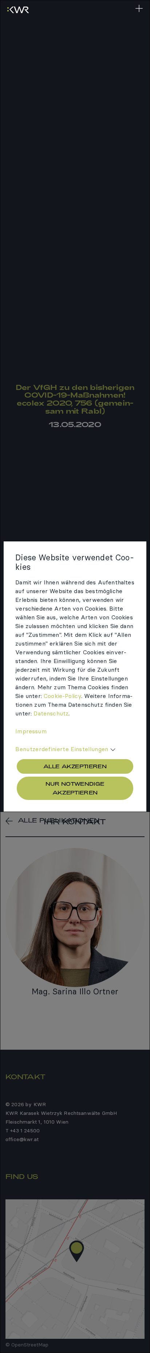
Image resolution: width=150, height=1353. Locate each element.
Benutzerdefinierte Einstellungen (61, 749)
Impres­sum (30, 731)
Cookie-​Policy (62, 695)
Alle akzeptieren (75, 766)
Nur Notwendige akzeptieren (75, 788)
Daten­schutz (50, 713)
